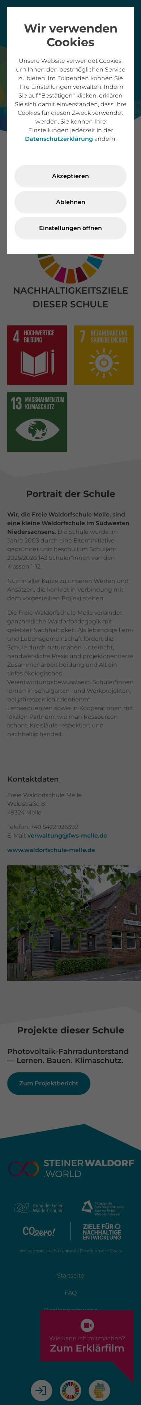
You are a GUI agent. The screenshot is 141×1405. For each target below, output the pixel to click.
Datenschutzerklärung (59, 138)
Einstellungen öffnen (70, 228)
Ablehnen (70, 202)
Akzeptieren (70, 176)
